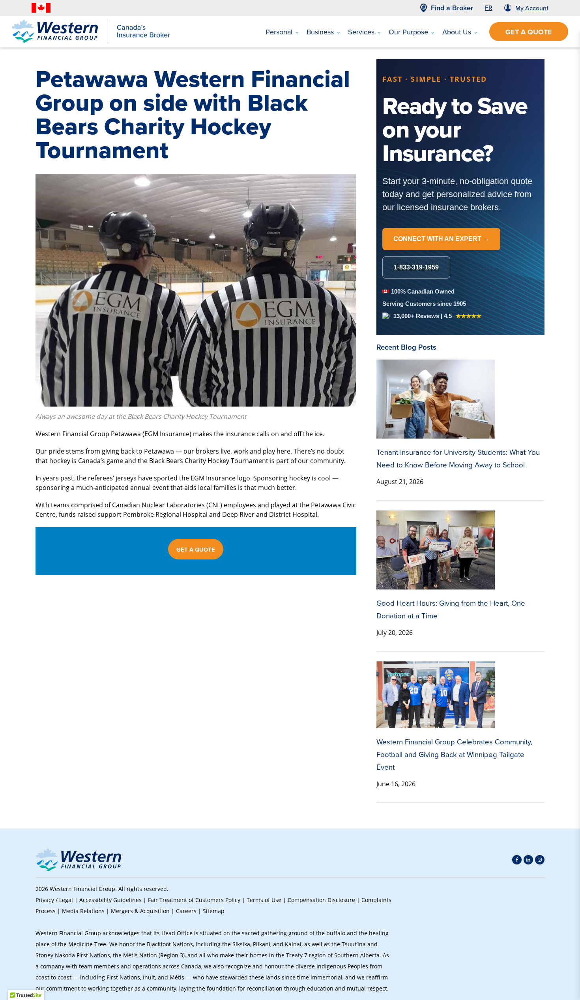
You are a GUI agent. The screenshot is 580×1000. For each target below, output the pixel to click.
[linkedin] (528, 859)
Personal (279, 32)
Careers (186, 911)
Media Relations (83, 911)
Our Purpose (408, 32)
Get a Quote (528, 32)
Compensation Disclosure (321, 900)
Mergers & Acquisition (140, 911)
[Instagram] (539, 859)
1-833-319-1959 (416, 267)
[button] (531, 939)
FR (488, 7)
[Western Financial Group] (91, 41)
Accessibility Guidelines (110, 900)
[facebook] (517, 859)
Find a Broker (452, 8)
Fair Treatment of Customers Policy (194, 900)
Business (320, 32)
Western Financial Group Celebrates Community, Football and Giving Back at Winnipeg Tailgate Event (454, 754)
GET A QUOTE (195, 549)
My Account (531, 8)
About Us (456, 32)
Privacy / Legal (54, 900)
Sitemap (214, 911)
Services (361, 32)
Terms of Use (264, 900)
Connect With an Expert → (441, 238)
